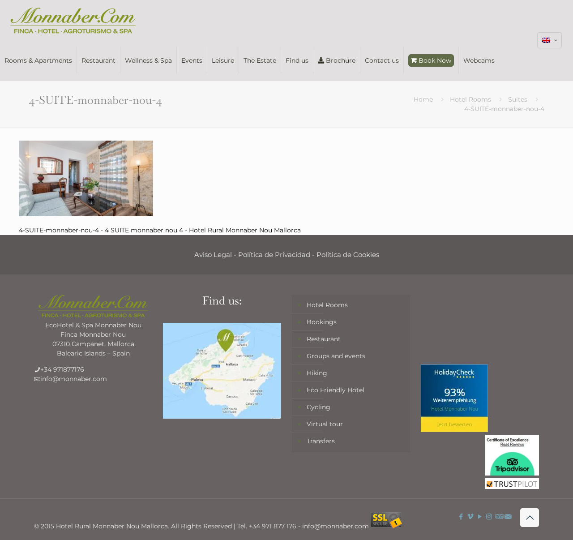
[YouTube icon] (479, 516)
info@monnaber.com (73, 379)
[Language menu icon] (549, 40)
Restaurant (324, 339)
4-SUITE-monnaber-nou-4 (504, 109)
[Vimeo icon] (470, 516)
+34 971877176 (62, 369)
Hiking (317, 373)
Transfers (321, 441)
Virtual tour (325, 424)
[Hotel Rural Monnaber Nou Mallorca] (73, 20)
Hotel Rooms (470, 99)
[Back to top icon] (529, 517)
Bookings (322, 322)
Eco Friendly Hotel (335, 390)
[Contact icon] (508, 516)
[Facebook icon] (461, 516)
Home (423, 99)
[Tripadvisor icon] (498, 516)
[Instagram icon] (489, 516)
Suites (517, 99)
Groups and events (336, 356)
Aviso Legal (213, 254)
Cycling (318, 407)
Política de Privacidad (274, 254)
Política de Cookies (347, 254)
